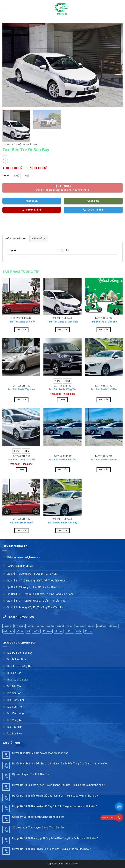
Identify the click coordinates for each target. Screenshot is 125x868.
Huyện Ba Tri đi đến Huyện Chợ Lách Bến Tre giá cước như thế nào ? (51, 848)
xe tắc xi (69, 631)
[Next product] (5, 161)
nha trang (101, 626)
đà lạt (78, 631)
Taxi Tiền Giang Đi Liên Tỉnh (62, 321)
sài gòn (20, 631)
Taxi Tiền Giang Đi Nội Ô (21, 321)
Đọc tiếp (21, 329)
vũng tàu (58, 631)
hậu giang (80, 626)
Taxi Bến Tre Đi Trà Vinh (21, 459)
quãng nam (8, 631)
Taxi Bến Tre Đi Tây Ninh (21, 389)
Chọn (62, 399)
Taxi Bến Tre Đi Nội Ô (21, 522)
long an (91, 626)
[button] (4, 8)
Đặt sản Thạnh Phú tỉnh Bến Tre (30, 774)
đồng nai (88, 631)
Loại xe (5, 175)
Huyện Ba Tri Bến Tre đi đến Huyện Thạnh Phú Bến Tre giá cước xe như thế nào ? (58, 784)
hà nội (69, 626)
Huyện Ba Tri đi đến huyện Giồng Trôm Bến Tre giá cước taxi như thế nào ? (55, 838)
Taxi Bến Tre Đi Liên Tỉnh (62, 459)
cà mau (40, 626)
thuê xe (36, 631)
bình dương (19, 626)
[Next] (116, 64)
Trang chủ (8, 144)
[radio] (16, 175)
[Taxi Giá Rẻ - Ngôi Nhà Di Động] (62, 8)
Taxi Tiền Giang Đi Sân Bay (62, 522)
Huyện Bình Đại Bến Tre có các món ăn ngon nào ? (41, 753)
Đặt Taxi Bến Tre (27, 144)
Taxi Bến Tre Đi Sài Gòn (104, 459)
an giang (7, 626)
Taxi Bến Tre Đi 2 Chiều (104, 389)
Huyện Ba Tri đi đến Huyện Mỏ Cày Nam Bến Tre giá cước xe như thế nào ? (55, 795)
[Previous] (9, 64)
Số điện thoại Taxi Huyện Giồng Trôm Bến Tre (38, 827)
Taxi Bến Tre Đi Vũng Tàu (62, 389)
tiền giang (47, 631)
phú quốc (113, 626)
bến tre (31, 626)
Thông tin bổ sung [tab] (15, 238)
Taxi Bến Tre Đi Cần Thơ (103, 321)
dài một (60, 626)
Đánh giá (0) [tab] (39, 238)
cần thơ (50, 626)
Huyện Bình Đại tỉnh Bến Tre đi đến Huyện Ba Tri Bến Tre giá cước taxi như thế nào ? (60, 763)
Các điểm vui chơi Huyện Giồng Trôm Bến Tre (38, 816)
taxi (28, 631)
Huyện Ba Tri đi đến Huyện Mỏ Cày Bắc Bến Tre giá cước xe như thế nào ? (54, 806)
